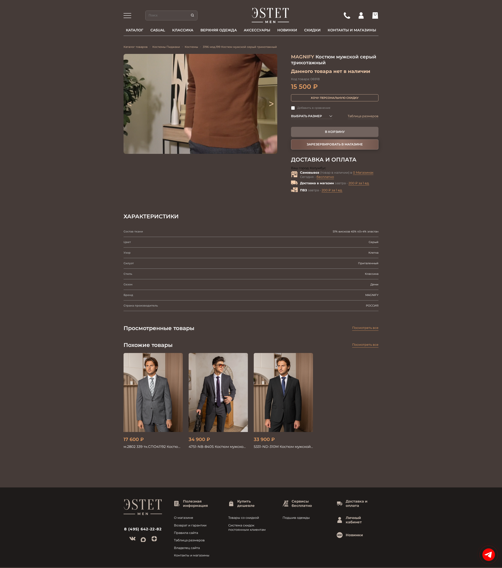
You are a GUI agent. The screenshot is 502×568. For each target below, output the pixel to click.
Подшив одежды (296, 518)
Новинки (287, 30)
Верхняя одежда (218, 30)
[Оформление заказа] (375, 15)
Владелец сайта (187, 548)
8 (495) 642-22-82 (143, 529)
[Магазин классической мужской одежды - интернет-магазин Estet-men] (270, 15)
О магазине (183, 518)
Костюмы (191, 47)
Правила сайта (186, 533)
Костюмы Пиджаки (166, 47)
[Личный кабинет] (361, 15)
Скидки (312, 30)
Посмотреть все (365, 328)
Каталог (134, 30)
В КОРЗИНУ (335, 132)
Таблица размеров (363, 116)
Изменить (334, 168)
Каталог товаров (136, 47)
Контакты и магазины (352, 30)
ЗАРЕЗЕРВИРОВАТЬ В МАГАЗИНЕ (335, 144)
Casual (157, 30)
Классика (182, 30)
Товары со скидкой (243, 518)
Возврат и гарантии (190, 525)
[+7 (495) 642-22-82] (347, 15)
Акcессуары (257, 30)
